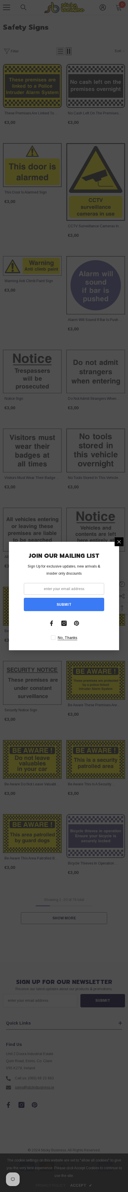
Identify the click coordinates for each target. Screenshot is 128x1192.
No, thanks (67, 638)
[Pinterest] (76, 623)
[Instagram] (64, 623)
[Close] (119, 541)
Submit (64, 605)
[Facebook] (51, 623)
